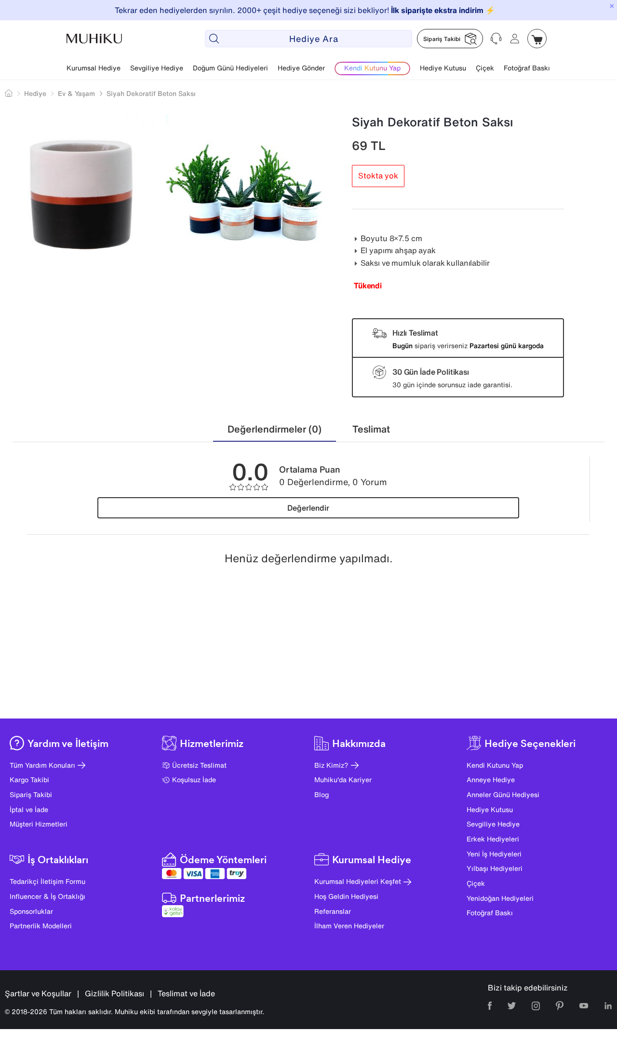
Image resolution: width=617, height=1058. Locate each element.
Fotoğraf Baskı (527, 68)
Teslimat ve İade (186, 993)
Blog (321, 794)
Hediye (35, 93)
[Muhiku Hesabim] (515, 38)
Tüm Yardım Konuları (42, 765)
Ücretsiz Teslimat (199, 765)
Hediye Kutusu (443, 68)
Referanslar (332, 911)
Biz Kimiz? (331, 765)
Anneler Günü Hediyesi (503, 794)
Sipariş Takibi (31, 794)
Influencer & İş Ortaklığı (47, 896)
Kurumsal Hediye (94, 68)
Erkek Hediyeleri (493, 839)
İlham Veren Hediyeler (349, 926)
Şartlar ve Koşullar (38, 993)
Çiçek (485, 68)
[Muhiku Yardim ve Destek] (496, 38)
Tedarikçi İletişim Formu (47, 881)
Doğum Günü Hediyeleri (230, 68)
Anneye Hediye (491, 779)
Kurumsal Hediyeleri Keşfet (357, 881)
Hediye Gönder (301, 68)
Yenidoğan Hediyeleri (500, 898)
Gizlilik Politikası (114, 993)
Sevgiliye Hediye (156, 68)
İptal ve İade (29, 809)
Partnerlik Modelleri (41, 926)
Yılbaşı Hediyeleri (495, 868)
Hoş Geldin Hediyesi (346, 896)
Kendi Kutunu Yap (495, 765)
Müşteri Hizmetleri (38, 824)
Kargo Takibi (29, 779)
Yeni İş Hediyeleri (494, 854)
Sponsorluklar (31, 911)
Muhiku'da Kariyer (343, 779)
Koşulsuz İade (194, 779)
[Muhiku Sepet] (537, 38)
